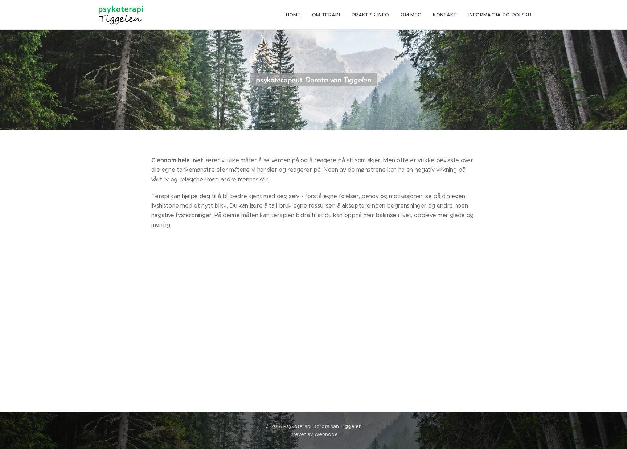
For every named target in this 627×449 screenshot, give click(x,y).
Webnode (326, 434)
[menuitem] (295, 15)
